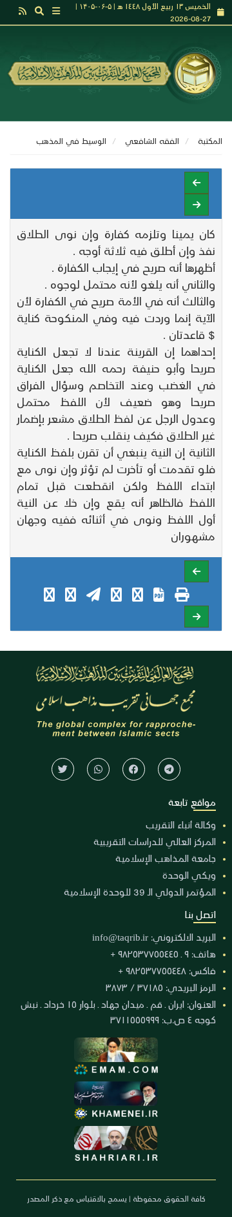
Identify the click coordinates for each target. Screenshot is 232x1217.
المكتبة (210, 140)
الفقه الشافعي (152, 140)
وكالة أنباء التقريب (181, 824)
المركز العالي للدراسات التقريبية (154, 841)
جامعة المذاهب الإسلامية (165, 858)
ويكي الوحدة (189, 875)
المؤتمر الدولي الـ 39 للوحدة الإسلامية (140, 891)
